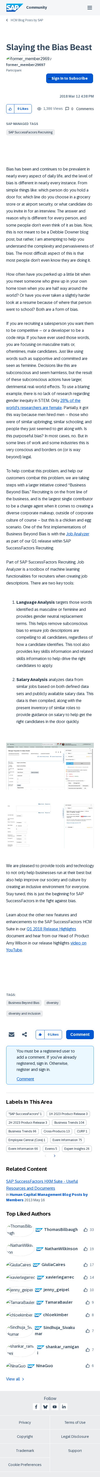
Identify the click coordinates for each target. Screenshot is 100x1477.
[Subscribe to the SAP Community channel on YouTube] (55, 1407)
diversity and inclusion (24, 1013)
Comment (25, 1079)
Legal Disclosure (75, 1437)
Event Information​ (21, 1149)
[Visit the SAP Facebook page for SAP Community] (36, 1407)
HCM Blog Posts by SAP (27, 20)
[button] (10, 108)
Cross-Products (54, 1131)
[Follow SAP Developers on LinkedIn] (64, 1407)
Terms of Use (75, 1422)
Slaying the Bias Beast (49, 47)
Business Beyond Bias (23, 1003)
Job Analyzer (77, 534)
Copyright (25, 1437)
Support (75, 1451)
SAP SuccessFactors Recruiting (30, 132)
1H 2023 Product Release (67, 1114)
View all (13, 1379)
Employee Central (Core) (25, 1140)
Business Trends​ (20, 1131)
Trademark (25, 1451)
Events (50, 1149)
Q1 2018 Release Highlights (51, 929)
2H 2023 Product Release (26, 1122)
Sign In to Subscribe (70, 78)
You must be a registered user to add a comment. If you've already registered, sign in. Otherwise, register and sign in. (46, 1060)
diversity (52, 1003)
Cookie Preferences (25, 1465)
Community (36, 7)
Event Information (65, 1140)
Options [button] (49, 87)
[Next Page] (54, 1156)
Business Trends (66, 1122)
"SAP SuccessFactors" (23, 1114)
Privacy (25, 1422)
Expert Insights (74, 1149)
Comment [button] (80, 1034)
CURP (81, 1131)
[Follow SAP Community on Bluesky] (45, 1407)
